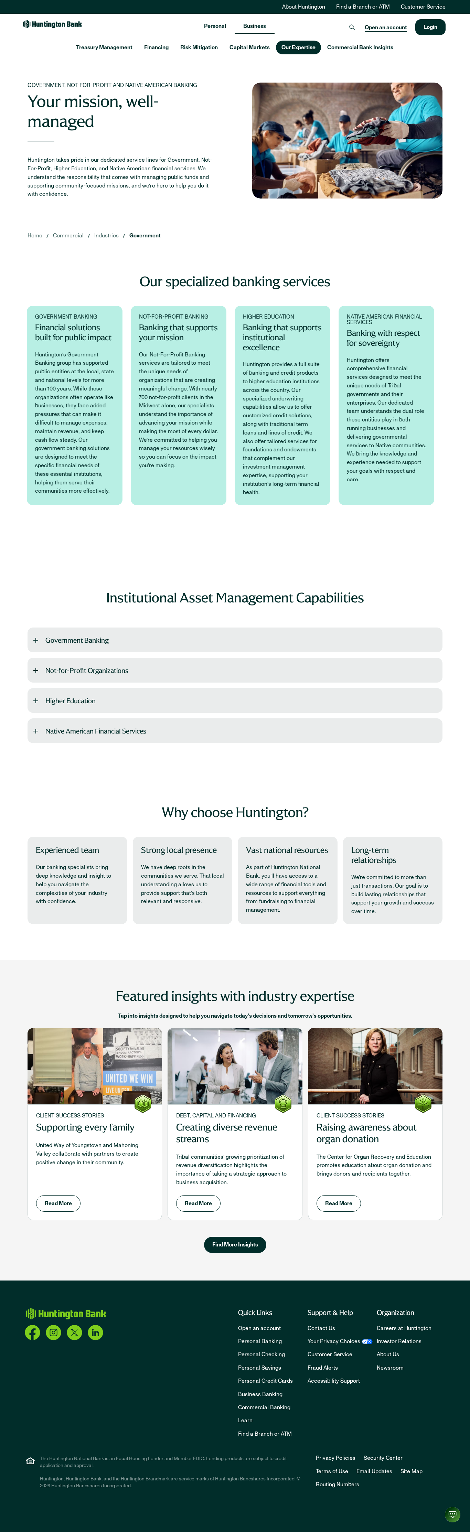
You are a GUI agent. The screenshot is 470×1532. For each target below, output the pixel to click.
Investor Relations (399, 1341)
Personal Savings (259, 1368)
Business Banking (260, 1394)
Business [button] (254, 26)
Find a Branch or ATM (363, 7)
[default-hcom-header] (52, 24)
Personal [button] (215, 26)
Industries (106, 235)
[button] (235, 640)
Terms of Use (332, 1471)
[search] (352, 27)
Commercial (68, 235)
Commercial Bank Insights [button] (360, 47)
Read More (58, 1203)
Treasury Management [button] (104, 47)
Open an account (386, 27)
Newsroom (390, 1368)
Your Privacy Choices (334, 1341)
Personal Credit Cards (265, 1381)
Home (35, 235)
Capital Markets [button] (249, 47)
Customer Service (423, 7)
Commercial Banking (264, 1407)
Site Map (411, 1471)
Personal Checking (261, 1354)
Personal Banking (260, 1341)
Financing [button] (156, 47)
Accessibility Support (334, 1381)
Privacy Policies (335, 1458)
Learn (245, 1420)
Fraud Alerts (323, 1368)
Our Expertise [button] (298, 47)
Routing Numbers (337, 1484)
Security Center (383, 1458)
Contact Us (321, 1328)
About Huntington (303, 7)
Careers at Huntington (404, 1328)
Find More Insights (235, 1244)
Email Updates (374, 1471)
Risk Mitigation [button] (199, 47)
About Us (388, 1354)
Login (430, 27)
